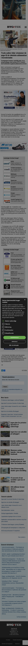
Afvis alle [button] (14, 341)
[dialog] (14, 323)
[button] (14, 345)
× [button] (24, 299)
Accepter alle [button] (15, 337)
